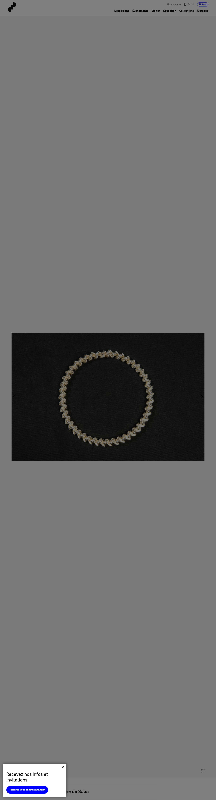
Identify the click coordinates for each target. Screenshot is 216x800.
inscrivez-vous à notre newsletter (27, 789)
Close (63, 767)
